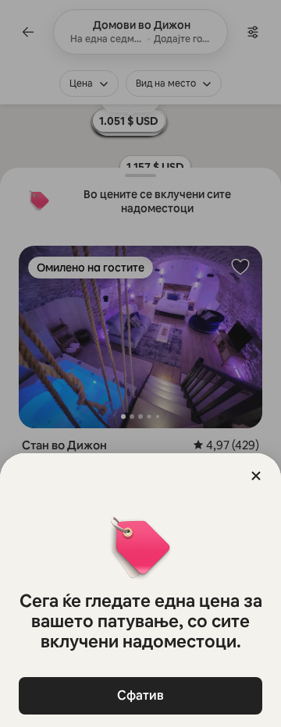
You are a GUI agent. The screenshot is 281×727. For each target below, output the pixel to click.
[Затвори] (256, 476)
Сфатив (140, 695)
